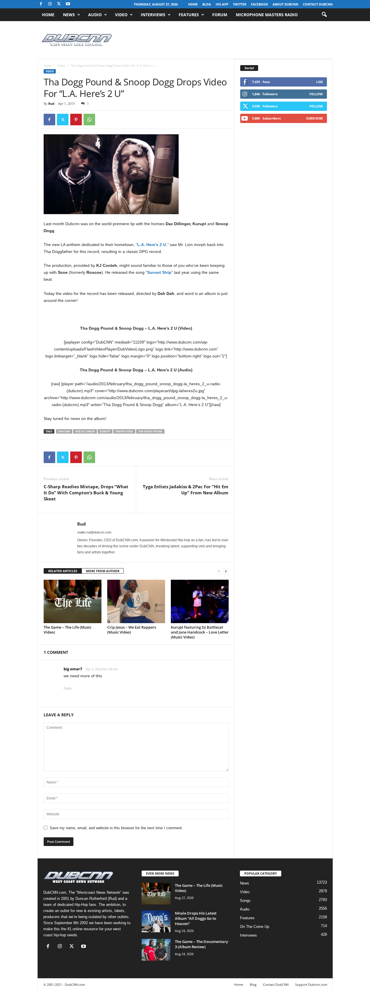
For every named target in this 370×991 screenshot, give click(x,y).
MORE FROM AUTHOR (102, 571)
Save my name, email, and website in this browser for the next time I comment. (116, 828)
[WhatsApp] (89, 119)
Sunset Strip (159, 272)
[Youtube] (67, 4)
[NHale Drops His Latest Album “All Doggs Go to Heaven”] (156, 921)
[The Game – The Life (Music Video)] (72, 601)
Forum (219, 14)
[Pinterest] (76, 119)
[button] (324, 14)
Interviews (153, 14)
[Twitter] (63, 119)
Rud (51, 103)
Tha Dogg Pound (150, 431)
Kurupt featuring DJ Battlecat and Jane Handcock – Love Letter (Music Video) (200, 632)
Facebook (259, 4)
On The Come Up (254, 926)
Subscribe (314, 118)
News (69, 14)
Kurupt (105, 431)
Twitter (239, 4)
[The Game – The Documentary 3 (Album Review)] (156, 950)
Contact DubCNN (318, 4)
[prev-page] (219, 571)
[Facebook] (41, 4)
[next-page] (226, 571)
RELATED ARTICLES (62, 571)
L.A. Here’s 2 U (151, 244)
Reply (68, 688)
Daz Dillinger (85, 431)
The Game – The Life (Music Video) (67, 630)
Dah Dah (64, 431)
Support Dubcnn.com (311, 984)
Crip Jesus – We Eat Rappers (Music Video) (131, 630)
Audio (95, 14)
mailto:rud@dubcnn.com (94, 532)
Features (189, 14)
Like (319, 82)
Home (193, 4)
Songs (245, 900)
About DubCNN (285, 4)
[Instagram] (50, 4)
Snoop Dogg (124, 431)
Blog (206, 4)
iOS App (222, 4)
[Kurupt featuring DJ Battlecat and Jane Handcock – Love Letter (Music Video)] (200, 601)
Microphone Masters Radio (267, 14)
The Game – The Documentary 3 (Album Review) (201, 944)
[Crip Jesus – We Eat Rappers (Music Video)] (136, 601)
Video (121, 14)
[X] (59, 4)
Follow (316, 94)
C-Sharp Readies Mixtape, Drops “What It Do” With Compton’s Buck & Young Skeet (86, 493)
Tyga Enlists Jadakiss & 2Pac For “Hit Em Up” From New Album (185, 490)
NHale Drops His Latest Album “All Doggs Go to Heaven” (196, 918)
